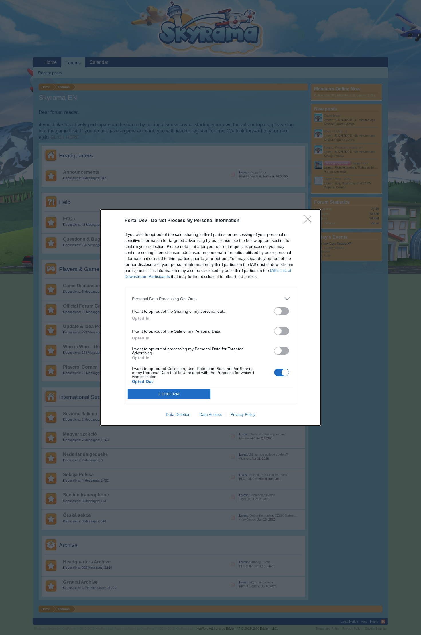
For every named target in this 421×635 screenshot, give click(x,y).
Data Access (210, 414)
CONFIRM (169, 394)
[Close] (309, 220)
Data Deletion (178, 414)
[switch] (281, 311)
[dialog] (210, 317)
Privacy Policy (243, 414)
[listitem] (210, 299)
